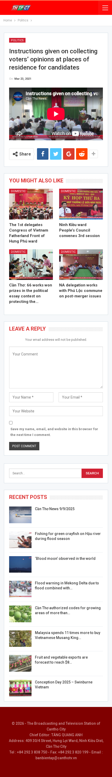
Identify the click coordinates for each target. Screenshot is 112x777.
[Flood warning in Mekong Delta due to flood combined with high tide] (20, 589)
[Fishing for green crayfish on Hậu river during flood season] (20, 539)
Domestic (18, 191)
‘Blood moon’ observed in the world (65, 558)
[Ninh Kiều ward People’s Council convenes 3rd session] (81, 204)
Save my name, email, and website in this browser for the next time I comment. (54, 432)
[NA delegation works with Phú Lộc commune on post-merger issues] (81, 264)
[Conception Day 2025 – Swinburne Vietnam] (20, 688)
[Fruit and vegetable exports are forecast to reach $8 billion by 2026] (20, 663)
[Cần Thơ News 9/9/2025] (20, 515)
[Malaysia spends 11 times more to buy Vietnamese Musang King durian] (20, 638)
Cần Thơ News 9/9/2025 (54, 509)
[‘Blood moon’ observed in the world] (20, 564)
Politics (17, 40)
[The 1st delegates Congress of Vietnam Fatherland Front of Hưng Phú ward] (31, 204)
